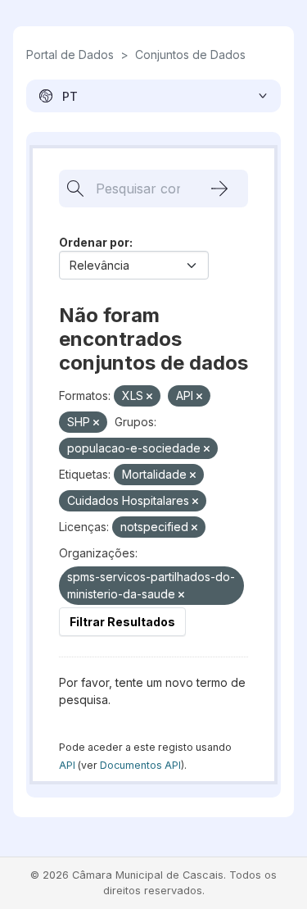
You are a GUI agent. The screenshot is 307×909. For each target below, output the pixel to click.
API (67, 765)
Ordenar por (94, 242)
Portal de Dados (70, 54)
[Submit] (219, 188)
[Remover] (149, 396)
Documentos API (140, 765)
